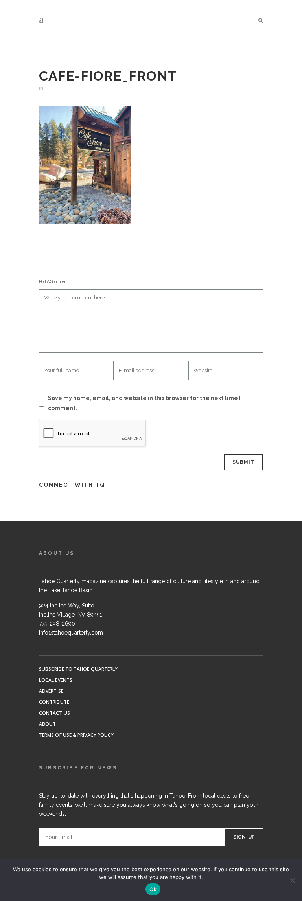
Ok (153, 889)
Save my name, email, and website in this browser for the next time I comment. (144, 403)
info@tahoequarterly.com (71, 632)
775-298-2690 (57, 623)
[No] (292, 880)
